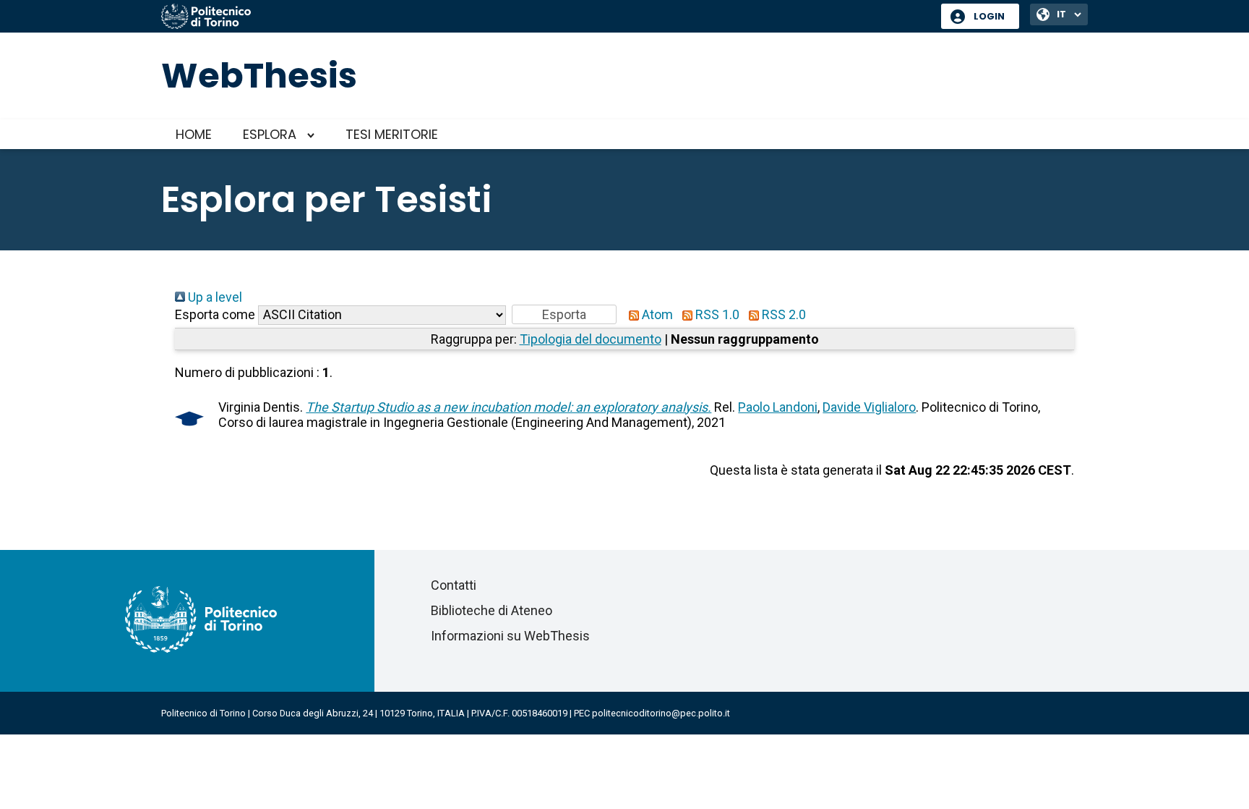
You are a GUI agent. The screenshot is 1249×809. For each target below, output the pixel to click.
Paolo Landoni (777, 407)
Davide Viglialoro (869, 407)
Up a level (213, 297)
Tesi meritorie (391, 134)
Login (989, 16)
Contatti (453, 585)
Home (194, 134)
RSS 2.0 (782, 314)
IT (1061, 14)
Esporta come (215, 314)
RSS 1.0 (715, 314)
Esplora (269, 134)
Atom (656, 314)
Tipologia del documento (590, 339)
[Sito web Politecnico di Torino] (545, 17)
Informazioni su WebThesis (510, 635)
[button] (564, 314)
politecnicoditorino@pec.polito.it (661, 713)
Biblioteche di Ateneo (491, 610)
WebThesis (259, 75)
